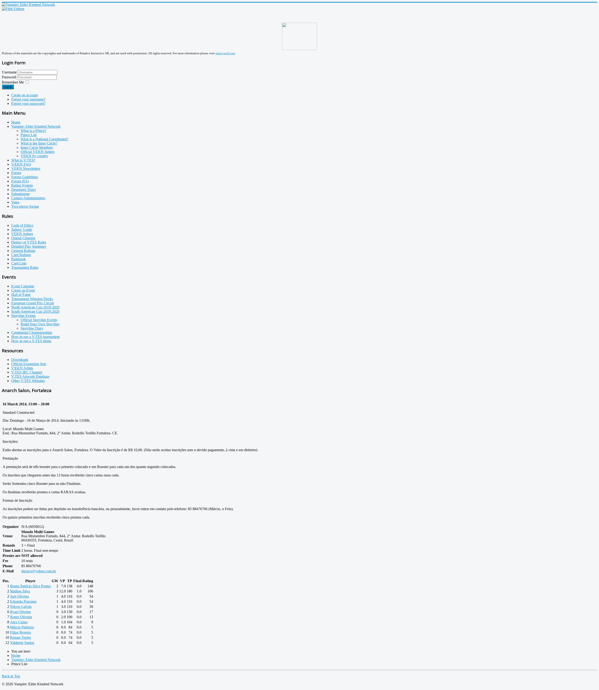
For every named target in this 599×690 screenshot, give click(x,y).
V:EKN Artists (22, 368)
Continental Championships (31, 332)
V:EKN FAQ (21, 164)
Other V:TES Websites (28, 381)
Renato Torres (20, 637)
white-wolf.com (225, 53)
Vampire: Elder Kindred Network (36, 126)
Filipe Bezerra (20, 632)
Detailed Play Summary (28, 246)
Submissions (20, 194)
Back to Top (11, 676)
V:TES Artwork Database (30, 376)
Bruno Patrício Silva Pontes (30, 586)
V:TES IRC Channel (26, 372)
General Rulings (23, 251)
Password (9, 77)
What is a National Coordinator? (44, 139)
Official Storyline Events (39, 320)
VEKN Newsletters (25, 169)
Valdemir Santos (22, 643)
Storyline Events (23, 316)
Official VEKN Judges (38, 152)
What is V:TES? (23, 160)
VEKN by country (34, 156)
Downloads (19, 360)
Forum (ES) (20, 181)
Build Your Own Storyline (40, 324)
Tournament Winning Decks (32, 299)
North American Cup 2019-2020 (35, 307)
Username (9, 72)
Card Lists (18, 263)
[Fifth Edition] (13, 9)
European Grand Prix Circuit (32, 303)
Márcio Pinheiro (22, 627)
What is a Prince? (33, 131)
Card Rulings (21, 255)
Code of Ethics (22, 225)
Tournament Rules (24, 267)
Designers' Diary (23, 190)
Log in (8, 87)
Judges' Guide (21, 230)
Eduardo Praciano (23, 601)
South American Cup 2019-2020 (35, 311)
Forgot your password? (28, 103)
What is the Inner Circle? (39, 143)
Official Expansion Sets (28, 364)
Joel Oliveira (19, 596)
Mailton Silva (20, 591)
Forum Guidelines (24, 177)
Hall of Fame (21, 295)
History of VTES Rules (28, 242)
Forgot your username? (28, 99)
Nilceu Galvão (21, 607)
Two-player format (25, 206)
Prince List (29, 135)
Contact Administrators (28, 198)
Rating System (22, 185)
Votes (15, 202)
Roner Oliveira (21, 617)
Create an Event (23, 290)
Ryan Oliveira (20, 612)
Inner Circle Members (37, 147)
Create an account (24, 95)
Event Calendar (22, 286)
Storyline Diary (32, 328)
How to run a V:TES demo (31, 341)
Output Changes (23, 238)
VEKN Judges (22, 234)
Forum (16, 173)
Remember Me (13, 82)
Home (15, 122)
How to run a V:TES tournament (35, 337)
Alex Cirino (19, 622)
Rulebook (18, 259)
